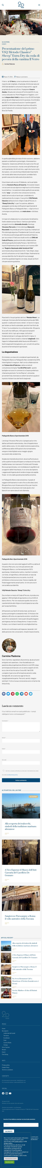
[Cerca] (3, 5)
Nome (4, 737)
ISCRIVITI (8, 1131)
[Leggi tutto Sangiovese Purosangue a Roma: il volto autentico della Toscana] (7, 923)
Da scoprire (6, 42)
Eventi (4, 44)
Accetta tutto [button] (9, 1162)
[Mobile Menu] (39, 5)
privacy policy (8, 1143)
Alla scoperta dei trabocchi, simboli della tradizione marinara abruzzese (20, 826)
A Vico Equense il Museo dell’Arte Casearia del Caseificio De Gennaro (21, 873)
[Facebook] (3, 1093)
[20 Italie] (21, 5)
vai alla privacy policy (12, 774)
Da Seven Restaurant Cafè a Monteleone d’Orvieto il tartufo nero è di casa (25, 981)
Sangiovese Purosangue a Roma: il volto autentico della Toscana (20, 917)
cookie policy (18, 1141)
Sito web (4, 759)
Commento (5, 720)
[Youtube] (10, 1093)
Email (3, 748)
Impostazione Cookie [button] (11, 1158)
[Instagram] (6, 1093)
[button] (3, 694)
